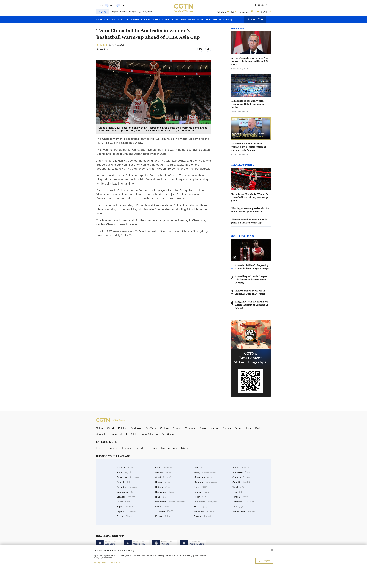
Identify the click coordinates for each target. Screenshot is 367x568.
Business (134, 19)
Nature (191, 19)
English (115, 11)
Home (99, 19)
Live (215, 19)
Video (208, 19)
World (115, 19)
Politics (124, 19)
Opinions (145, 19)
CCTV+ (185, 447)
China (107, 19)
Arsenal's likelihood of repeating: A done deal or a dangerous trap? (252, 267)
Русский (148, 11)
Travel (183, 19)
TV (262, 19)
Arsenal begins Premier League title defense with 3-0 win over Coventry (251, 279)
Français (132, 11)
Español (123, 11)
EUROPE (131, 433)
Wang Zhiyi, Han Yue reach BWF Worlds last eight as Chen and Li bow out (251, 304)
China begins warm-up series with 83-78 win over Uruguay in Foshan (250, 210)
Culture (165, 19)
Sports (174, 19)
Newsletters (244, 12)
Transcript (116, 433)
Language (102, 11)
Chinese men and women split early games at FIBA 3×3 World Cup (249, 221)
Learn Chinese (149, 433)
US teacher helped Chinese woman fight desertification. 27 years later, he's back (249, 146)
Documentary (225, 19)
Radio (252, 19)
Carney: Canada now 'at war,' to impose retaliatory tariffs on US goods (249, 61)
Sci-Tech (156, 19)
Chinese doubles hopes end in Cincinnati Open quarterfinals (250, 292)
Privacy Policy (100, 562)
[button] (234, 136)
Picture (200, 19)
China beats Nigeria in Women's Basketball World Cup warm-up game (249, 197)
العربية (141, 11)
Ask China (221, 12)
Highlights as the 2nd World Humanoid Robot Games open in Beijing (250, 103)
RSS (232, 12)
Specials (101, 433)
